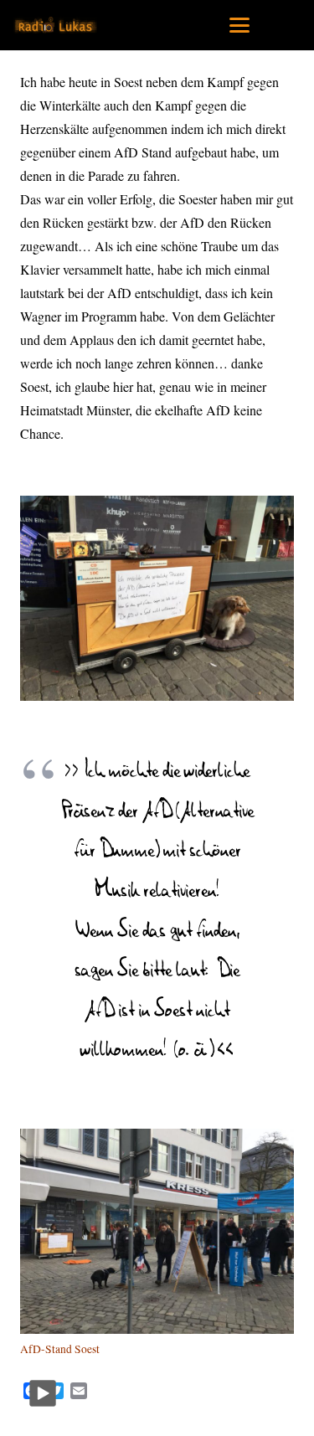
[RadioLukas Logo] (55, 25)
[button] (239, 25)
